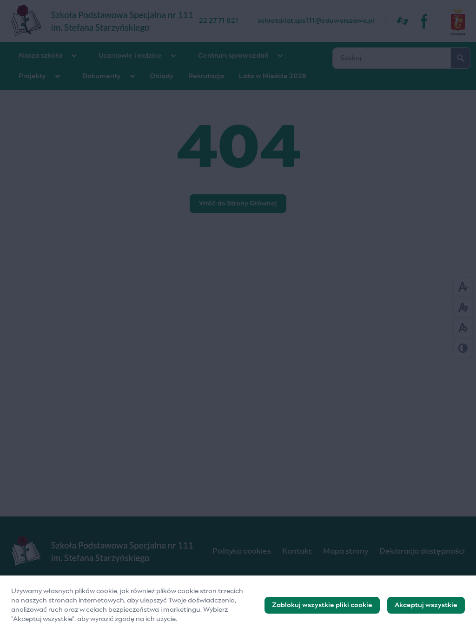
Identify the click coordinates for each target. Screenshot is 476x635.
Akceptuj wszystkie (426, 605)
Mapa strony (345, 551)
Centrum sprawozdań (233, 56)
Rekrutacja (206, 76)
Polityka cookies (241, 551)
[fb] (425, 21)
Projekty (32, 76)
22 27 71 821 (218, 21)
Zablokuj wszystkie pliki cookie (322, 605)
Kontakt (297, 551)
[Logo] (104, 551)
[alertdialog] (238, 605)
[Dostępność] (402, 20)
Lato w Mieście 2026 (272, 76)
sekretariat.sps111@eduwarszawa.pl (316, 21)
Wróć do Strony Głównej (238, 203)
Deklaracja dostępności (422, 551)
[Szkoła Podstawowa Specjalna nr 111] (105, 21)
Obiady (161, 76)
